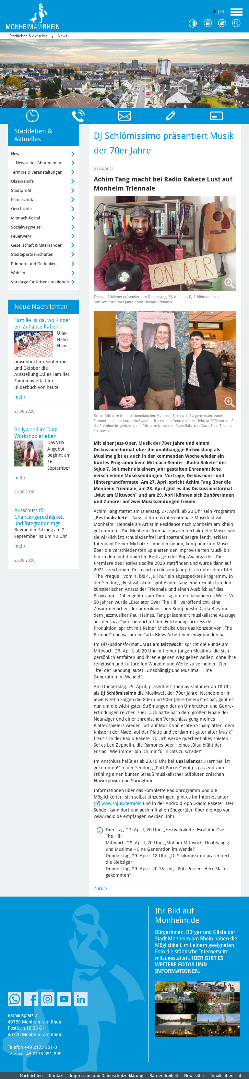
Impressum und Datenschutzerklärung (106, 1075)
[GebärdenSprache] (223, 23)
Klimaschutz (22, 199)
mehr (20, 397)
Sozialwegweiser (26, 227)
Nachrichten (31, 1075)
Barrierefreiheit (163, 1075)
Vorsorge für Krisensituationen (40, 281)
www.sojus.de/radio (121, 803)
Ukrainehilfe (22, 181)
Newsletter (194, 1075)
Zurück (101, 888)
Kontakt (56, 1075)
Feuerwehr (21, 236)
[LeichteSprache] (209, 23)
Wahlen (18, 272)
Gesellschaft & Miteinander (36, 245)
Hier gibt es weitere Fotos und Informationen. (189, 964)
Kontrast (195, 23)
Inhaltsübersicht (225, 1075)
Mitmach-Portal (25, 218)
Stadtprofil (21, 190)
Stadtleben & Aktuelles (28, 36)
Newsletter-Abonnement (39, 162)
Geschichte (21, 208)
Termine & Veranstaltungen (37, 172)
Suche (237, 23)
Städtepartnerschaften (32, 254)
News (62, 36)
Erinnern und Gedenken (34, 263)
